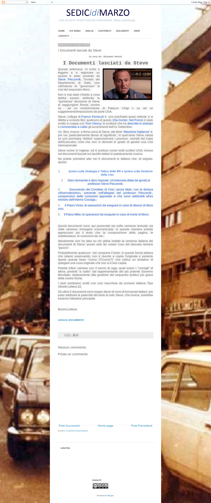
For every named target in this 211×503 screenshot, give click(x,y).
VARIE (137, 31)
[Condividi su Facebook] (74, 335)
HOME (61, 31)
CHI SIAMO (75, 31)
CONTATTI (63, 36)
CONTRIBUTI (104, 31)
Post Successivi (69, 425)
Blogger (110, 496)
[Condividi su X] (71, 335)
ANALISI (89, 31)
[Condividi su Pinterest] (77, 335)
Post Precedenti (141, 425)
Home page (105, 425)
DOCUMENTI (122, 31)
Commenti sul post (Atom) (77, 431)
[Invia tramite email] (65, 335)
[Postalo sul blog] (68, 335)
